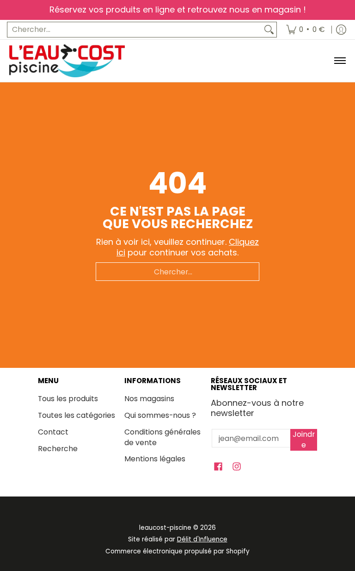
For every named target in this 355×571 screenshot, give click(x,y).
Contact (53, 432)
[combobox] (134, 29)
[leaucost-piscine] (67, 61)
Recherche (58, 448)
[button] (218, 467)
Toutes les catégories (76, 415)
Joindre (304, 439)
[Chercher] (269, 29)
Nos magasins (149, 398)
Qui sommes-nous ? (160, 415)
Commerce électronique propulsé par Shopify (177, 551)
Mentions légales (154, 458)
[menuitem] (305, 30)
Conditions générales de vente (162, 437)
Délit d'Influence (202, 539)
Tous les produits (68, 398)
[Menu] (339, 61)
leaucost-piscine (165, 527)
